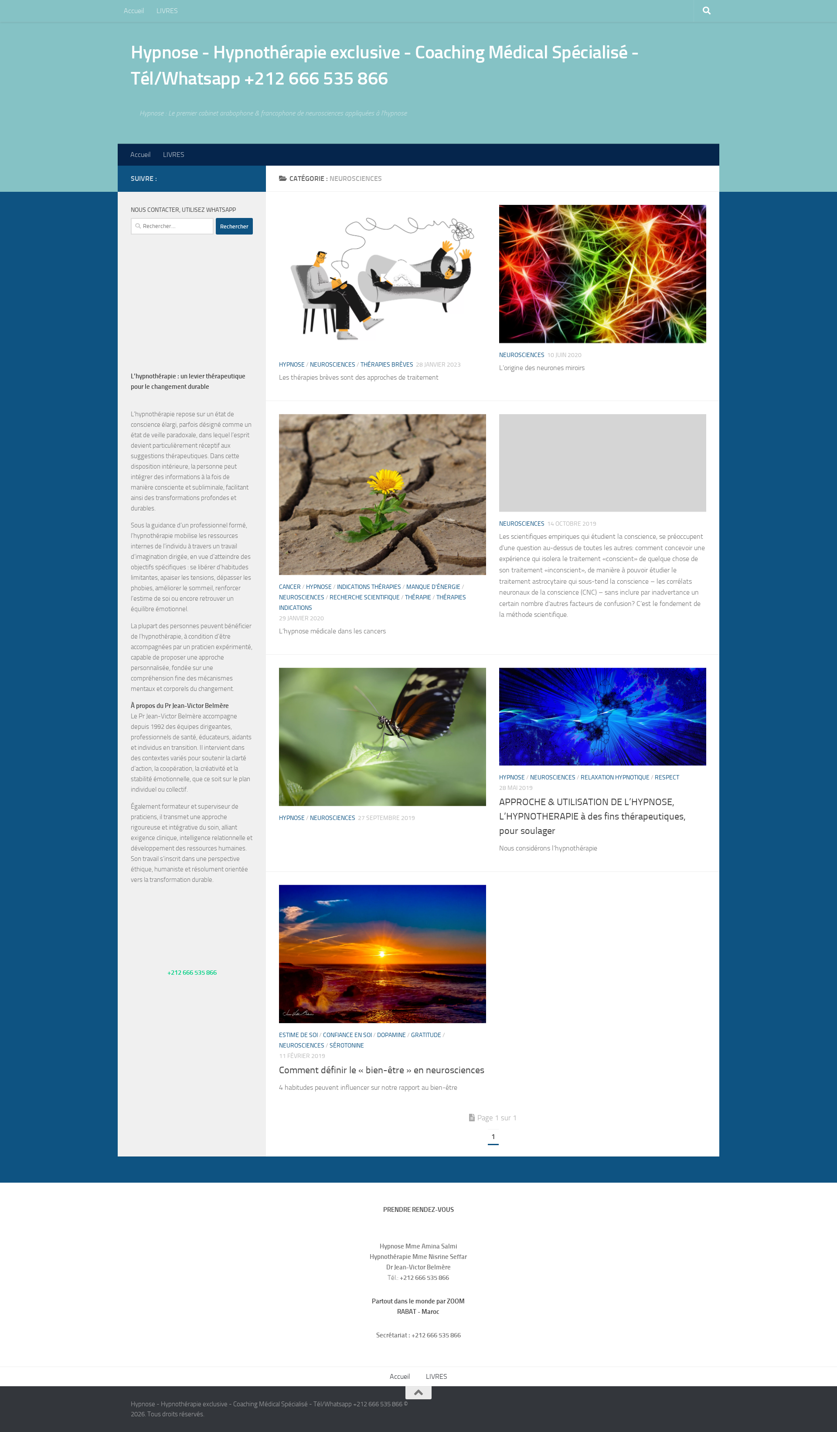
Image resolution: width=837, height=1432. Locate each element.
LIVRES (167, 11)
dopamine (391, 1035)
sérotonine (347, 1045)
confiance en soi (347, 1035)
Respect (667, 777)
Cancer (290, 587)
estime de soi (298, 1035)
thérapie (418, 597)
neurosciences (332, 364)
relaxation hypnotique (615, 777)
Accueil (134, 11)
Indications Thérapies (369, 587)
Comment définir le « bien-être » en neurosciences (381, 1070)
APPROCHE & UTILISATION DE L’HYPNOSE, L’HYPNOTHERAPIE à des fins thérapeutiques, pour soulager (592, 816)
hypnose (292, 364)
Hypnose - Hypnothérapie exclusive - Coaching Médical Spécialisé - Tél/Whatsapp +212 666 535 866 (385, 65)
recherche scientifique (365, 597)
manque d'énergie (433, 587)
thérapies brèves (387, 364)
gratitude (426, 1035)
